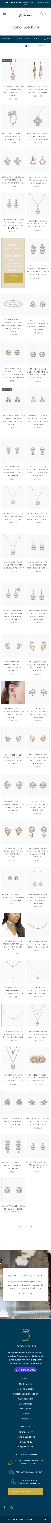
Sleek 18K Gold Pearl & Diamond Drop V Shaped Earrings (38, 90)
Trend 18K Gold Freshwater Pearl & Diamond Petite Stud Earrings (13, 471)
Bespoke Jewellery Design (25, 1394)
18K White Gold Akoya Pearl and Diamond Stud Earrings (13, 897)
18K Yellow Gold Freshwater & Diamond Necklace (13, 991)
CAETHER (42, 1519)
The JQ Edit (25, 1408)
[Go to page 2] (31, 1227)
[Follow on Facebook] (4, 1507)
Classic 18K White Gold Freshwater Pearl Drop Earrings (38, 565)
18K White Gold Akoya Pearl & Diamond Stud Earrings (13, 1121)
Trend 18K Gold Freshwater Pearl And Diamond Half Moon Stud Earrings (13, 373)
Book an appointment (25, 1491)
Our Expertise (25, 1384)
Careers (25, 1413)
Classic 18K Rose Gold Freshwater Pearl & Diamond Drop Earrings (13, 614)
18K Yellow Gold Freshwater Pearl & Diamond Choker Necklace (13, 945)
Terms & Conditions (25, 1437)
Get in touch (13, 278)
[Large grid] (26, 46)
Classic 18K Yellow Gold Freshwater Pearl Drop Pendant (13, 516)
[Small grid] (29, 46)
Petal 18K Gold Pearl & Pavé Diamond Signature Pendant (38, 136)
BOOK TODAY (25, 1294)
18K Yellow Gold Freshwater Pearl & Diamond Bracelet (37, 1078)
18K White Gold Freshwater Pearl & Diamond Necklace (37, 990)
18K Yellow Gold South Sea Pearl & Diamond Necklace (38, 1034)
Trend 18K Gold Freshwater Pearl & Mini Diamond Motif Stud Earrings (38, 270)
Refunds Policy (26, 1432)
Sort (41, 46)
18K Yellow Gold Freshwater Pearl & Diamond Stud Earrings (37, 666)
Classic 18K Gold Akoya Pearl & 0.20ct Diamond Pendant (38, 224)
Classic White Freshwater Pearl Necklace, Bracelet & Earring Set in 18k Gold (13, 325)
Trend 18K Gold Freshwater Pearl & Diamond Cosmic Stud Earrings (37, 373)
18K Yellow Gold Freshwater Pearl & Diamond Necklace (37, 944)
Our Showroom (25, 1399)
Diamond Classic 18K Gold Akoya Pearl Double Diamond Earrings (13, 223)
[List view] (33, 46)
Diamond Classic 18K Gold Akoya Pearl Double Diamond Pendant (13, 91)
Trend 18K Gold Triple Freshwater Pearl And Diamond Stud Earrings (13, 419)
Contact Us (25, 1418)
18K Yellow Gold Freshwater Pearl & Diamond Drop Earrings (37, 614)
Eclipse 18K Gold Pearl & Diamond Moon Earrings (38, 180)
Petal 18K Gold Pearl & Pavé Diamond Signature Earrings (13, 180)
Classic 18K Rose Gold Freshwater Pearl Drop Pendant (13, 565)
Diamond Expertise (25, 1389)
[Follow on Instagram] (11, 1507)
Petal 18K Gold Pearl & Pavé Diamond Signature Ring (13, 136)
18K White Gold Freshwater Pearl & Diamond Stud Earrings (13, 665)
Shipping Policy (25, 1446)
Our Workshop (25, 1404)
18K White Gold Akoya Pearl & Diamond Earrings (13, 1166)
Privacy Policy (25, 1442)
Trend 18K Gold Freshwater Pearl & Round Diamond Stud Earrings (37, 325)
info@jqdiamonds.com (31, 1483)
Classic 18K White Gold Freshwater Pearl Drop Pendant (38, 516)
